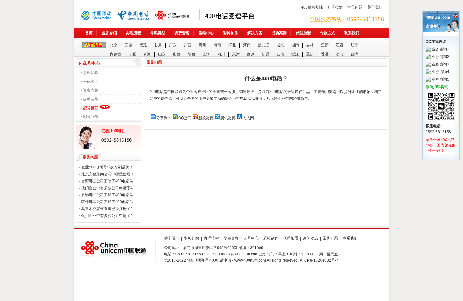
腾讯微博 (228, 118)
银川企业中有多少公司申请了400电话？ (114, 215)
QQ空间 (184, 118)
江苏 (325, 45)
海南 (217, 45)
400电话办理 (198, 260)
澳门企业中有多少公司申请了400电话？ (114, 188)
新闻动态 (310, 238)
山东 (162, 54)
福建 (143, 45)
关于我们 (374, 7)
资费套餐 (182, 33)
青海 (147, 54)
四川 (221, 54)
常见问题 (355, 7)
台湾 (354, 54)
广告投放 (335, 7)
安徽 (128, 45)
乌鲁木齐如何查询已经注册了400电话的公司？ (120, 209)
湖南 (295, 45)
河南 (247, 45)
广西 (187, 45)
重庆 (310, 54)
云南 (280, 54)
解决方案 (254, 33)
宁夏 (132, 54)
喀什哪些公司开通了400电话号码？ (111, 202)
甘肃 (158, 45)
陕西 (191, 54)
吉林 (310, 45)
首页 (89, 33)
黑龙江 (263, 45)
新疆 (265, 54)
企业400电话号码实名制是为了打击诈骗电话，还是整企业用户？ (135, 167)
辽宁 (354, 45)
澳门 (339, 54)
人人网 (248, 118)
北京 (113, 45)
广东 (173, 45)
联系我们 (351, 33)
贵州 (202, 45)
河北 (232, 45)
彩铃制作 (230, 33)
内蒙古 (115, 54)
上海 (206, 54)
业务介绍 (109, 33)
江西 (339, 45)
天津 (236, 54)
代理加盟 (303, 33)
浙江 (295, 54)
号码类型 (157, 33)
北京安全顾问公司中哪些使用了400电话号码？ (120, 174)
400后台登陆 (312, 7)
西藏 (250, 54)
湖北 (280, 45)
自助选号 (90, 99)
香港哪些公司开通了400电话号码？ (111, 195)
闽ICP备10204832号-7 (319, 260)
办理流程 (133, 33)
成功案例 (279, 33)
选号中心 (206, 33)
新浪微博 (206, 118)
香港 (325, 54)
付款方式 (327, 33)
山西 (176, 54)
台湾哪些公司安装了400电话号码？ (111, 181)
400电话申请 (220, 260)
